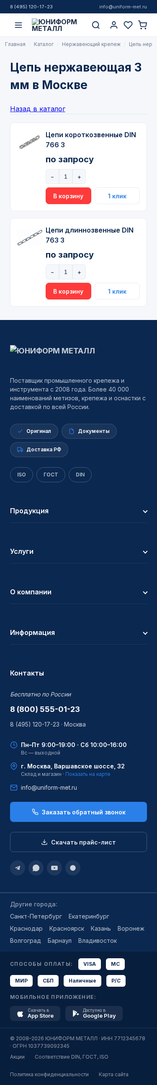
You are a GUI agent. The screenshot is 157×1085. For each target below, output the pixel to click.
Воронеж (131, 928)
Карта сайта (114, 1074)
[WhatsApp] (36, 867)
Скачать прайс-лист (83, 842)
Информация (32, 632)
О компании (30, 592)
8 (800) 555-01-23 (45, 709)
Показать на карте (88, 774)
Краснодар (26, 928)
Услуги (21, 551)
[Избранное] (128, 25)
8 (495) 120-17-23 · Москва (48, 724)
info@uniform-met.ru (123, 7)
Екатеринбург (89, 916)
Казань (101, 928)
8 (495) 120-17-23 (31, 7)
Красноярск (66, 928)
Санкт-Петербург (36, 916)
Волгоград (25, 940)
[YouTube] (54, 867)
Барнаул (60, 940)
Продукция (29, 511)
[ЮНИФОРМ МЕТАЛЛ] (57, 25)
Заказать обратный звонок (84, 812)
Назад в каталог (37, 109)
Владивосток (97, 940)
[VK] (72, 867)
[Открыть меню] (18, 25)
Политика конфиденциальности (49, 1074)
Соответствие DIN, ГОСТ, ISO (71, 1057)
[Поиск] (96, 25)
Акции (17, 1057)
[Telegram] (17, 867)
